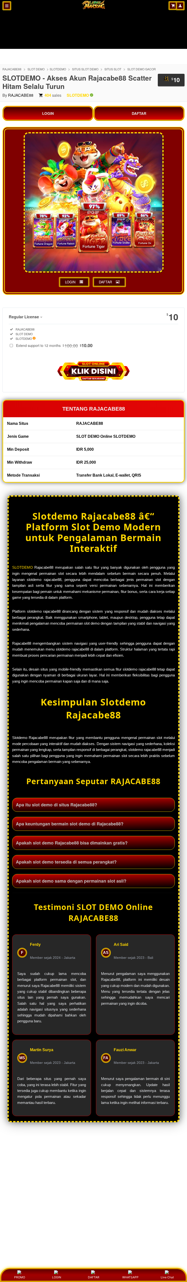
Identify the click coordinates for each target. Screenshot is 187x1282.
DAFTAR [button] (105, 281)
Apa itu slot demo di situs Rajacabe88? (56, 804)
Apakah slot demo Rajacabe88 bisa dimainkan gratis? (72, 843)
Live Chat (167, 1277)
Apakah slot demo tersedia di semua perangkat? (66, 862)
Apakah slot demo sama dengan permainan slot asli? (71, 881)
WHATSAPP (130, 1277)
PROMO (19, 1277)
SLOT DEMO (36, 69)
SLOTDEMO (58, 69)
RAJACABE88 (11, 69)
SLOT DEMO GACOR (141, 69)
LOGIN (48, 113)
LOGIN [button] (70, 281)
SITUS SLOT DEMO (85, 69)
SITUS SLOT (112, 69)
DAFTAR (139, 113)
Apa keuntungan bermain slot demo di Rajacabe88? (69, 824)
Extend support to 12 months (54, 345)
